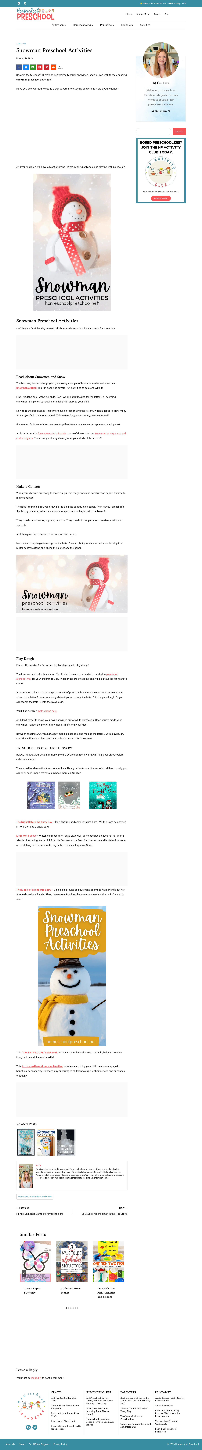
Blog (166, 14)
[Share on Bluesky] (26, 67)
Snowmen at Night (27, 387)
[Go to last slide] (24, 1273)
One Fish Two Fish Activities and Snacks (106, 1293)
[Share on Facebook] (19, 67)
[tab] (66, 1308)
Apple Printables (164, 1405)
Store (157, 14)
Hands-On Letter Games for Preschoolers (39, 1211)
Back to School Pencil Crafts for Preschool (66, 1427)
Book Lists (127, 25)
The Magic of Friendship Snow (33, 889)
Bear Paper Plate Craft (63, 1421)
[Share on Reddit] (53, 67)
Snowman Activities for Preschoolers (35, 1197)
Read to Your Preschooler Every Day (134, 1410)
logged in (36, 1377)
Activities (145, 25)
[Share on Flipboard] (39, 67)
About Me (10, 1444)
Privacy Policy (60, 1444)
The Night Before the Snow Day (34, 822)
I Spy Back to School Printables (166, 1430)
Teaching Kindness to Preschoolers (131, 1418)
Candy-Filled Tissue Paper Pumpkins (65, 1407)
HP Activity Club (177, 3)
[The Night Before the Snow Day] (41, 795)
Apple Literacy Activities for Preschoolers (170, 1399)
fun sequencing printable (52, 433)
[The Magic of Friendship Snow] (103, 795)
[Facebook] (18, 3)
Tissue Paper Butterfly (32, 1291)
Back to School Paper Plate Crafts (65, 1415)
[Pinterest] (24, 3)
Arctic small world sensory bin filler (42, 1066)
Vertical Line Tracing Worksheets (166, 1422)
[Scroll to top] (195, 1439)
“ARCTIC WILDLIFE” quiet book (39, 1052)
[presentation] (35, 1261)
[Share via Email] (33, 67)
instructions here (47, 711)
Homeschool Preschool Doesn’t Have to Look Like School (100, 1422)
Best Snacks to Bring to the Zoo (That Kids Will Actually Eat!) (135, 1400)
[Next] (120, 1273)
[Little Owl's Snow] (72, 795)
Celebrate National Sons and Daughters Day (135, 1425)
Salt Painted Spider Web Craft (63, 1399)
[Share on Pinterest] (46, 67)
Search (179, 131)
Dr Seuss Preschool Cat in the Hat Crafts (105, 1211)
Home (129, 14)
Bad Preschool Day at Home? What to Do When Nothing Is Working (99, 1400)
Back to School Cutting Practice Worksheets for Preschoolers (167, 1413)
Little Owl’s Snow (26, 835)
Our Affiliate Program (39, 1444)
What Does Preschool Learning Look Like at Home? (97, 1411)
